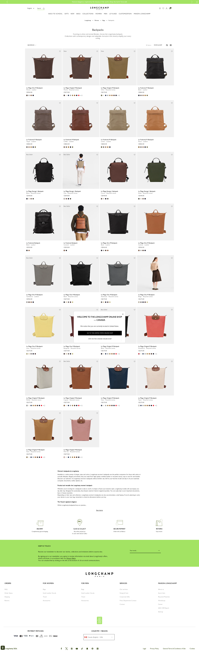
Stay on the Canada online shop (100, 339)
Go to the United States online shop (100, 333)
